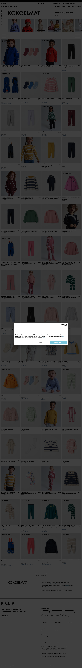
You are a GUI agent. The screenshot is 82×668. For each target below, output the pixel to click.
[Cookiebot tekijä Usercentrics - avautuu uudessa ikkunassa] (61, 325)
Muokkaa (40, 342)
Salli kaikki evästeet (58, 342)
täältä (63, 336)
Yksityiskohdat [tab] (41, 328)
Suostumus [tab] (23, 328)
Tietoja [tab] (59, 328)
